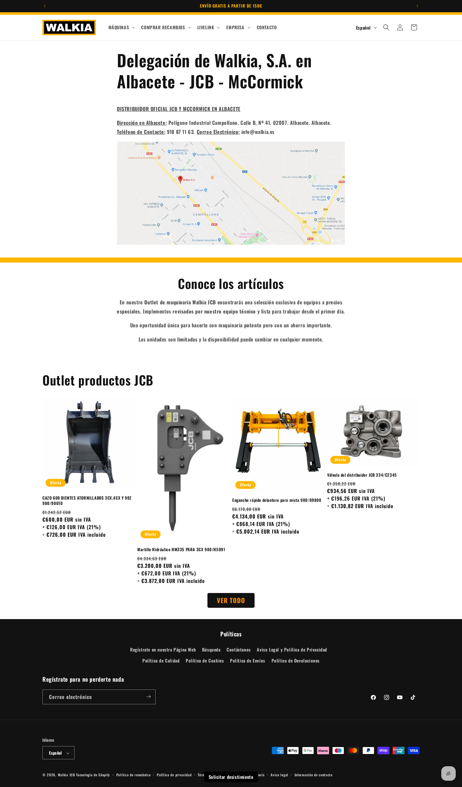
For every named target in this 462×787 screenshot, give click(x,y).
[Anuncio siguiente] (417, 6)
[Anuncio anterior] (45, 6)
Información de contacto (313, 774)
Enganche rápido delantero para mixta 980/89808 (277, 500)
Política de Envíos (247, 660)
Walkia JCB (66, 775)
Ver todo (231, 600)
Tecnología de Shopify (93, 775)
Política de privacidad (174, 774)
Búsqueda (211, 649)
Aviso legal (279, 774)
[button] (121, 27)
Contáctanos (239, 649)
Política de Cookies (205, 660)
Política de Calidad (160, 660)
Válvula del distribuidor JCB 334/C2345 (362, 475)
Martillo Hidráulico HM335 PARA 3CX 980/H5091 (181, 549)
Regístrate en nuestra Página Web (163, 649)
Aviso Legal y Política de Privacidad (292, 649)
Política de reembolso (133, 774)
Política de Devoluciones (296, 660)
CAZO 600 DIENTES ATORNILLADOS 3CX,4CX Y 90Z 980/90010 (87, 500)
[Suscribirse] (148, 696)
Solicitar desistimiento (231, 776)
